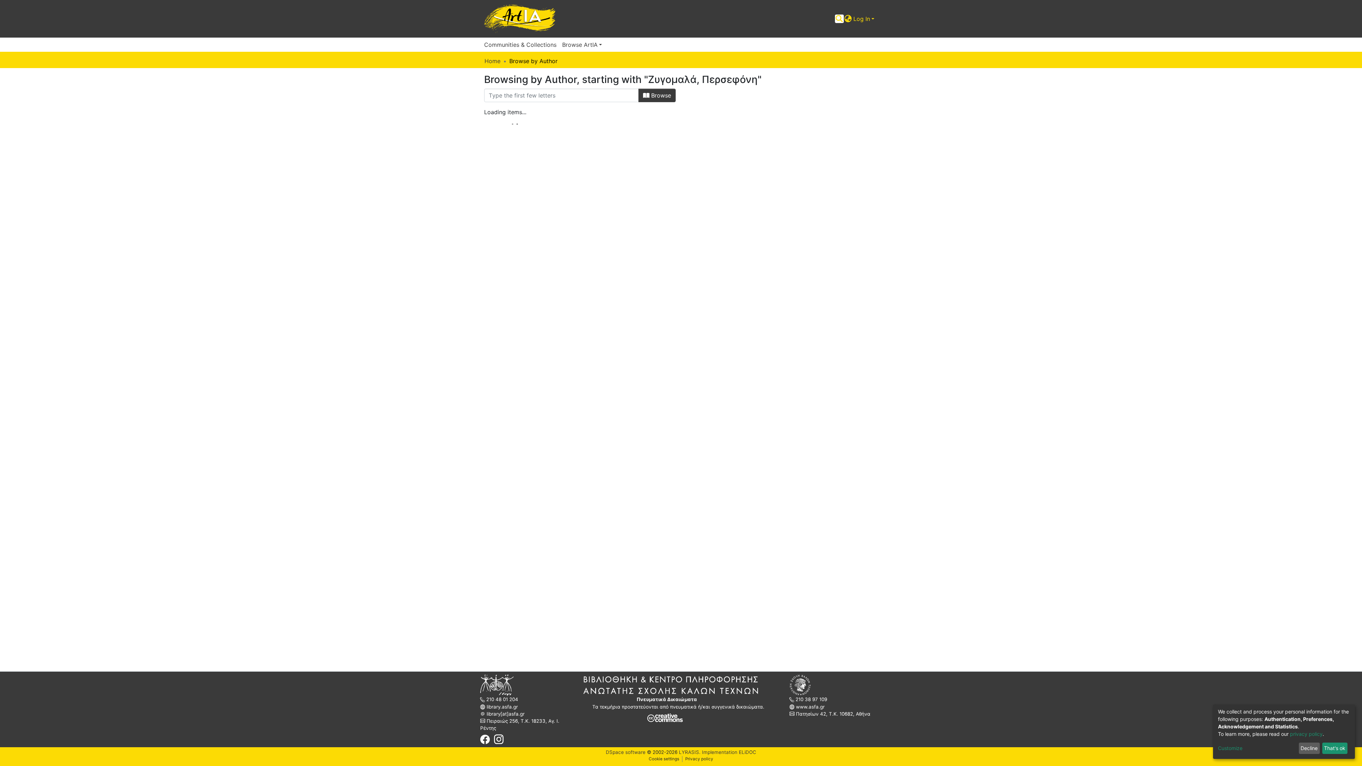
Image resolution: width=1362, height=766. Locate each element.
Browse (660, 95)
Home (492, 61)
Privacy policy (699, 758)
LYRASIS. (690, 752)
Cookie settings (664, 758)
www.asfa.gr (809, 707)
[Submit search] (839, 19)
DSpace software (626, 752)
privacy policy (1306, 734)
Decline (1309, 748)
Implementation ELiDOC (728, 752)
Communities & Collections (520, 44)
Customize (1230, 748)
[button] (848, 19)
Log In (861, 18)
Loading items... (505, 112)
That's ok (1334, 748)
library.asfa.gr (501, 707)
